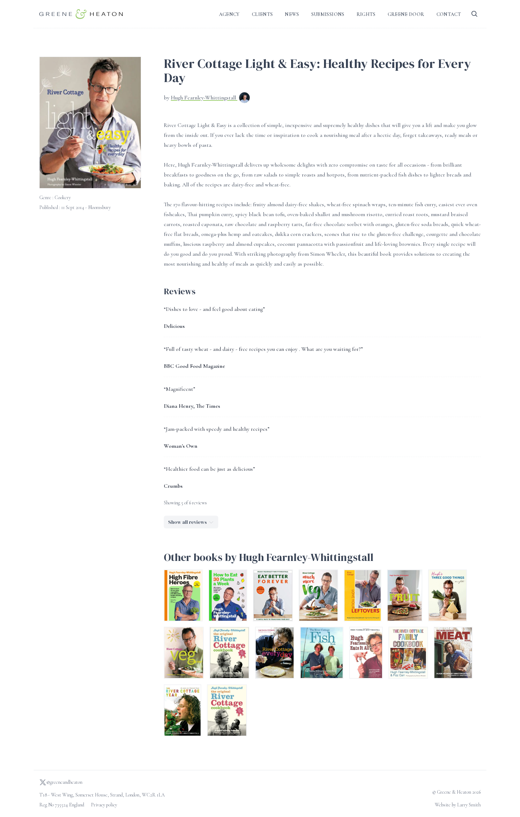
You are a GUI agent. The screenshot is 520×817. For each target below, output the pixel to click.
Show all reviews (187, 522)
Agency (229, 14)
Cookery (62, 198)
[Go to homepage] (81, 14)
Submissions (328, 14)
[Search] (474, 14)
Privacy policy (104, 805)
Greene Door (406, 14)
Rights (366, 14)
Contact (449, 14)
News (292, 14)
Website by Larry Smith (458, 805)
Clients (262, 14)
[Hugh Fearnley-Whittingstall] (244, 98)
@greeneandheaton (64, 782)
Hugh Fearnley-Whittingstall (204, 97)
